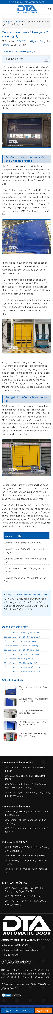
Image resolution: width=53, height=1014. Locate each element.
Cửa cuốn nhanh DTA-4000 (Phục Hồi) (21, 645)
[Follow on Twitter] (18, 962)
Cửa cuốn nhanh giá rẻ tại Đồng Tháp (22, 542)
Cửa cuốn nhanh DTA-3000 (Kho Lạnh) (21, 641)
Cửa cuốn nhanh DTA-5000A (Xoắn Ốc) (21, 650)
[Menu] (4, 9)
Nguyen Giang (38, 41)
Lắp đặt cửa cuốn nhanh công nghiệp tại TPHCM (32, 723)
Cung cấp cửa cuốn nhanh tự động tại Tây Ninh (32, 711)
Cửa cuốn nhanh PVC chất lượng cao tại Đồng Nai (34, 700)
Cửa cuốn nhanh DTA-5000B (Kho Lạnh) (22, 654)
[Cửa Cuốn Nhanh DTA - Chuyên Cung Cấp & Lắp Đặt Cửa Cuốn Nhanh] (27, 9)
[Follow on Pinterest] (23, 962)
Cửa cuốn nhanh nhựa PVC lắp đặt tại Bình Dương (33, 734)
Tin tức (18, 21)
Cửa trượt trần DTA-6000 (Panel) (18, 658)
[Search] (49, 9)
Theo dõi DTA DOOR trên (14, 51)
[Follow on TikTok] (13, 962)
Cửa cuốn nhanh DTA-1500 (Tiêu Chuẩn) (22, 632)
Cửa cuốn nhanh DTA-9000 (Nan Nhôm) (22, 671)
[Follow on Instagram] (9, 962)
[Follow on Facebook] (3, 962)
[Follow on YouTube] (28, 962)
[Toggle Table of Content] (45, 59)
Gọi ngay (45, 1010)
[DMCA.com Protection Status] (11, 994)
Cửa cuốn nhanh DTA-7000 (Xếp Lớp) (20, 663)
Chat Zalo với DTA (19, 1010)
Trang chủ (8, 21)
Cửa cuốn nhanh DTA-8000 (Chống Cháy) (22, 667)
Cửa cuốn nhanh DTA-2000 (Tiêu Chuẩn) (22, 637)
